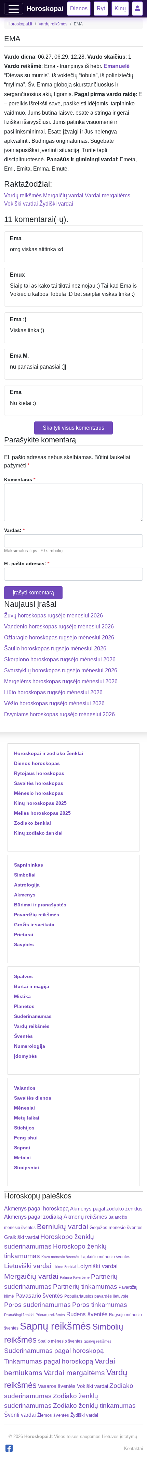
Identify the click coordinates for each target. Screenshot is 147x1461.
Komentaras (19, 479)
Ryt (101, 8)
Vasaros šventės (57, 1386)
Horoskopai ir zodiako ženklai (48, 753)
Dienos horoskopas (37, 763)
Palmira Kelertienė (75, 1277)
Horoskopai (45, 8)
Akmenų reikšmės (85, 1217)
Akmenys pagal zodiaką (33, 1217)
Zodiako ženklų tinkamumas (94, 1405)
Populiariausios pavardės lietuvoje (96, 1296)
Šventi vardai (20, 1415)
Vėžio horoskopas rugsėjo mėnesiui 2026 (54, 703)
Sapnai (22, 1147)
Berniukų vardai (62, 1226)
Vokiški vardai (21, 204)
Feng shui (26, 1137)
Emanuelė (117, 66)
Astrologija (27, 885)
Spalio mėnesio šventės (60, 1341)
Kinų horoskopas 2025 (40, 803)
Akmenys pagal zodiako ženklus (106, 1208)
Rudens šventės (87, 1314)
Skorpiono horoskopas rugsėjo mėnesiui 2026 (60, 659)
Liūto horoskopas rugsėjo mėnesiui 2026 (53, 692)
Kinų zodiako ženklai (38, 833)
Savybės (24, 944)
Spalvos (23, 976)
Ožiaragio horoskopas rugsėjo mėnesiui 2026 (59, 637)
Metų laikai (26, 1118)
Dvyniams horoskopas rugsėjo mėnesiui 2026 (59, 714)
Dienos (79, 8)
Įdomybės (25, 1056)
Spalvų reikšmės (97, 1341)
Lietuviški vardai (27, 1265)
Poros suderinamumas (37, 1304)
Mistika (22, 996)
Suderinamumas (33, 1016)
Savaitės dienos (32, 1098)
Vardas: (14, 530)
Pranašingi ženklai (19, 1315)
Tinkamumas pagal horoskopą (48, 1361)
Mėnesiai (24, 1108)
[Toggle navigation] (13, 8)
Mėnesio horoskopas (38, 793)
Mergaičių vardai (63, 195)
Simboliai (25, 875)
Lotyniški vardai (97, 1266)
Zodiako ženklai (32, 823)
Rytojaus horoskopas (39, 773)
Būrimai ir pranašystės (40, 904)
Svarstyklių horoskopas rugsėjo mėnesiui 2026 (60, 670)
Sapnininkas (28, 865)
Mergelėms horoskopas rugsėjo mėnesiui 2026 (61, 681)
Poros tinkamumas (99, 1304)
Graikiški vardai (21, 1237)
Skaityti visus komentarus (73, 428)
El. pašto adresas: (26, 563)
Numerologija (29, 1046)
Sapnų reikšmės (55, 1326)
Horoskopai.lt (20, 24)
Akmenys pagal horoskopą (36, 1208)
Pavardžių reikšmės (36, 914)
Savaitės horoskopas (38, 783)
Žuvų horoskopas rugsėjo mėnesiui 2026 (53, 615)
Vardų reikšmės (53, 24)
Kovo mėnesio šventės (60, 1257)
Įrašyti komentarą (33, 592)
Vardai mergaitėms (107, 195)
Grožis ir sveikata (34, 924)
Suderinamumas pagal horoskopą (54, 1350)
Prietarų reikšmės (50, 1315)
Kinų (120, 8)
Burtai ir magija (31, 986)
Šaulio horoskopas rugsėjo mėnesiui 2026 (55, 648)
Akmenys (25, 894)
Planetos (24, 1006)
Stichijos (24, 1127)
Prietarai (23, 934)
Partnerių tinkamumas (85, 1286)
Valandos (25, 1088)
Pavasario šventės (39, 1295)
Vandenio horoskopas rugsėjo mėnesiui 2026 (59, 626)
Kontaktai (133, 1448)
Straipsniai (26, 1167)
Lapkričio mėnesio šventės (105, 1256)
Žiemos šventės (53, 1415)
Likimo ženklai (64, 1267)
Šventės (23, 1036)
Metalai (22, 1157)
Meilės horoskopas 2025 (42, 813)
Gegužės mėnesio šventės (116, 1227)
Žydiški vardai (56, 204)
